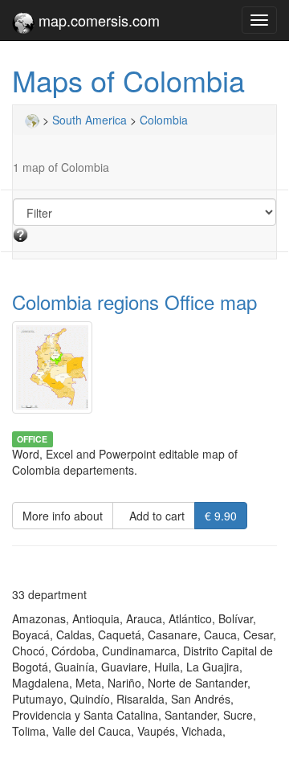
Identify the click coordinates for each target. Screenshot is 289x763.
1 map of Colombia (61, 167)
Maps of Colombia (128, 79)
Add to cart (154, 516)
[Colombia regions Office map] (144, 367)
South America (89, 120)
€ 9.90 (221, 516)
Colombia (164, 120)
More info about (62, 516)
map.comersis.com (97, 20)
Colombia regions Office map (134, 302)
